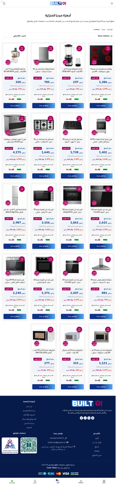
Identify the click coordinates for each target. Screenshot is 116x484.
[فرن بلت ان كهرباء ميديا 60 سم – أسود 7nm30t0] (72, 266)
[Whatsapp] (85, 418)
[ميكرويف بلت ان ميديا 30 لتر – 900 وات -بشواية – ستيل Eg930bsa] (101, 336)
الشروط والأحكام (29, 415)
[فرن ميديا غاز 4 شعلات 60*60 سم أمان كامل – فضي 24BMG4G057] (101, 125)
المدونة (29, 427)
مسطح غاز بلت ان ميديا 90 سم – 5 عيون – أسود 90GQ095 (72, 141)
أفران (97, 438)
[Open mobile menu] (111, 3)
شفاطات (97, 451)
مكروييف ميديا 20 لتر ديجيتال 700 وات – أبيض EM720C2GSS (72, 352)
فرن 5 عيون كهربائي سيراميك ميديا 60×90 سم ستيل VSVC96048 (15, 141)
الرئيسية (109, 29)
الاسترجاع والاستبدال (29, 419)
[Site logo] (58, 3)
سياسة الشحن (29, 423)
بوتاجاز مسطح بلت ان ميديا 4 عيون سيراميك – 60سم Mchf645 (101, 71)
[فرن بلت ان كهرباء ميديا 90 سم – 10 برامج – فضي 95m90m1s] (43, 195)
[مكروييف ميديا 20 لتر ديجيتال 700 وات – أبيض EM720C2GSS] (72, 336)
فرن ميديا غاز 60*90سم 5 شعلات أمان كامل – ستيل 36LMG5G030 (15, 282)
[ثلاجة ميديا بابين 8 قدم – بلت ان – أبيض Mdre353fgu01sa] (15, 195)
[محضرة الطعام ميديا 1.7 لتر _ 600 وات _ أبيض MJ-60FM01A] (15, 55)
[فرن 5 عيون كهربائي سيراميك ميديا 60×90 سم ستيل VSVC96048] (15, 125)
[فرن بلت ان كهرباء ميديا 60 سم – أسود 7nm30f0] (101, 195)
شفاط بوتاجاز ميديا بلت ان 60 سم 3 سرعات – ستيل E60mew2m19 (43, 71)
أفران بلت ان (96, 442)
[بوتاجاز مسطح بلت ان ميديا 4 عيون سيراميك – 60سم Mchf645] (101, 55)
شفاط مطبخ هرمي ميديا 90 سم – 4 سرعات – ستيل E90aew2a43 (101, 282)
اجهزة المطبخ (96, 455)
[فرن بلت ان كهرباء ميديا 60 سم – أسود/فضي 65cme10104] (43, 266)
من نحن (29, 406)
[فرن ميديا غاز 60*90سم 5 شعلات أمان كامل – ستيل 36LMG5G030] (15, 266)
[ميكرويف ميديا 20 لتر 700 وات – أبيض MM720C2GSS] (43, 336)
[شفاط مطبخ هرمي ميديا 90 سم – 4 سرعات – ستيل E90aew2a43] (101, 266)
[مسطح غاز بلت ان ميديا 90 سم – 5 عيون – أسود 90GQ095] (72, 125)
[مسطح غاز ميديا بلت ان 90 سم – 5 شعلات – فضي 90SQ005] (43, 125)
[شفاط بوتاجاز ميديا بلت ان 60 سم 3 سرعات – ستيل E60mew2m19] (43, 55)
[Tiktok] (81, 418)
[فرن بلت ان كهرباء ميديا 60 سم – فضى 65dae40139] (72, 195)
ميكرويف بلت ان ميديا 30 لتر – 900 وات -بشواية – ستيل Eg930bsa (101, 352)
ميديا (103, 29)
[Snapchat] (92, 418)
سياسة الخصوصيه (29, 410)
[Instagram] (89, 418)
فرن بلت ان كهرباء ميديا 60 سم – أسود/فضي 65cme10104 (43, 282)
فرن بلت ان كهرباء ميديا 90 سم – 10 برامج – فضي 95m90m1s (43, 212)
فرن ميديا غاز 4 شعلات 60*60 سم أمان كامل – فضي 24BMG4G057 (101, 141)
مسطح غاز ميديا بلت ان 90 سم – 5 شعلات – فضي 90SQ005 (43, 141)
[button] (101, 105)
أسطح (97, 447)
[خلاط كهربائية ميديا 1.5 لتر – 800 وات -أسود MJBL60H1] (72, 55)
